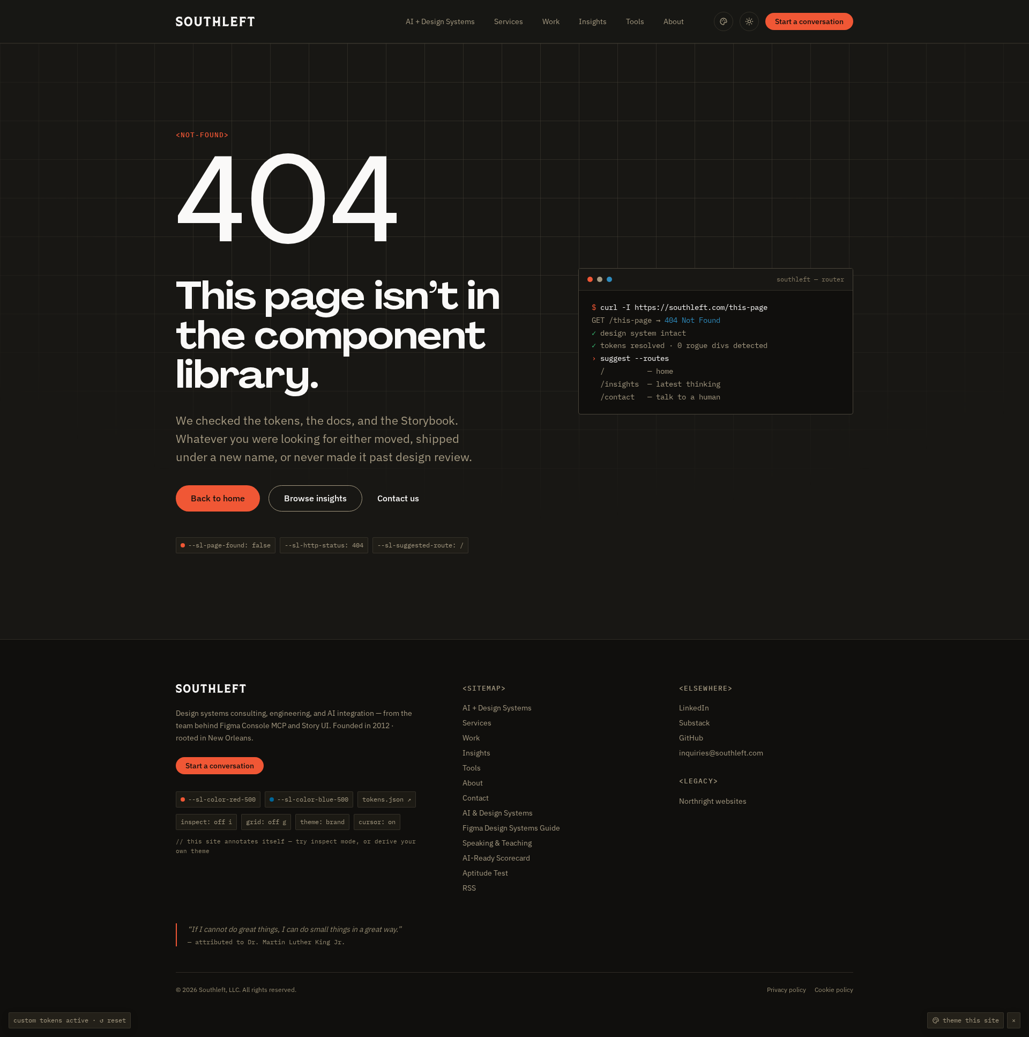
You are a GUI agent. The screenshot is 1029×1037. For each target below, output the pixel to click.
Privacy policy (786, 990)
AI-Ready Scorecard (496, 858)
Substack (694, 723)
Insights (593, 21)
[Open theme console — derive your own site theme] (723, 21)
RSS (469, 888)
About (673, 21)
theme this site (971, 1020)
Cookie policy (834, 990)
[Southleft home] (215, 21)
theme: (322, 822)
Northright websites (713, 801)
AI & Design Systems (498, 813)
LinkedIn (694, 708)
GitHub (691, 738)
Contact (476, 798)
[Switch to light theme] (749, 21)
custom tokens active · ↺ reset (69, 1020)
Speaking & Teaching (497, 843)
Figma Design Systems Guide (511, 828)
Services (508, 21)
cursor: (377, 822)
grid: (266, 822)
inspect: (206, 822)
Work (551, 21)
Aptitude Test (485, 873)
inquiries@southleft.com (721, 753)
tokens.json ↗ (386, 799)
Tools (635, 21)
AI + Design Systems (440, 21)
